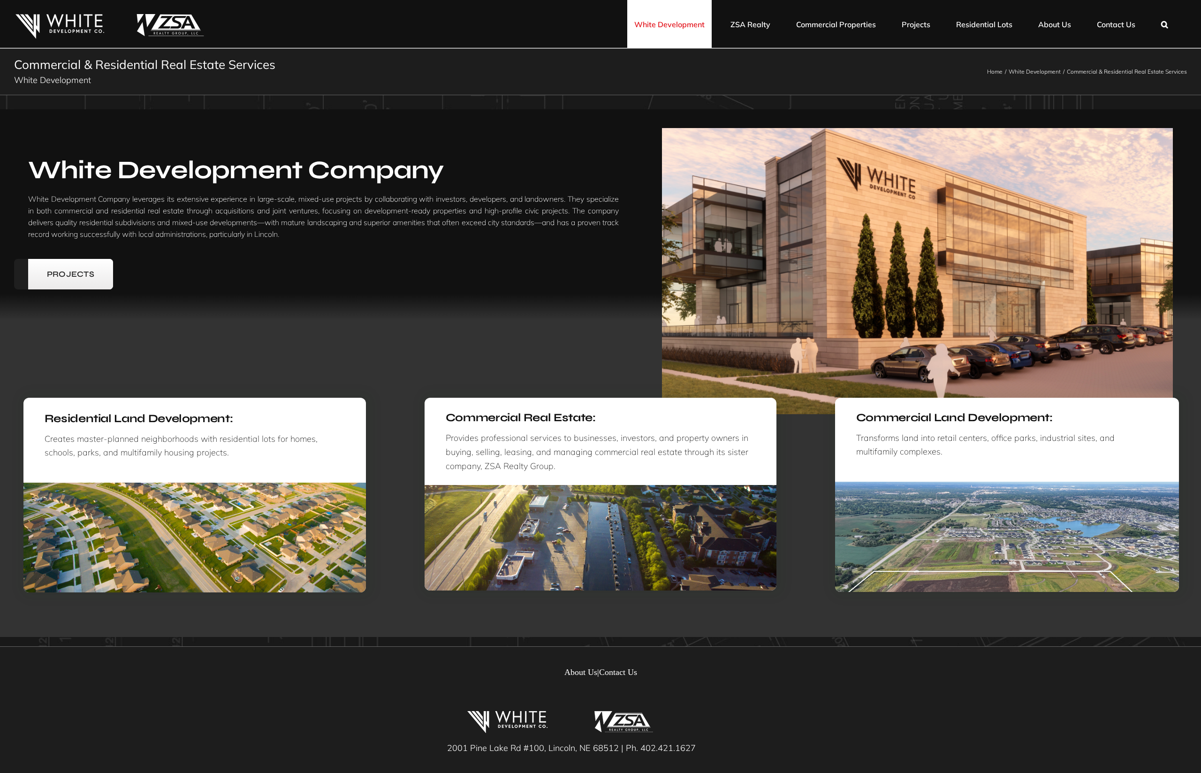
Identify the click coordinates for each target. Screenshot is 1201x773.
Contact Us (618, 672)
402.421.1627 (668, 748)
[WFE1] (194, 486)
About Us (580, 672)
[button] (1164, 24)
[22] (1007, 485)
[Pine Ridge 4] (600, 489)
